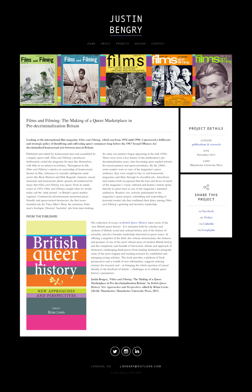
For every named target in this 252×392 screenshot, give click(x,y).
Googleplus (208, 230)
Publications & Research (206, 144)
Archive (140, 43)
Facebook (208, 211)
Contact (158, 43)
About (106, 43)
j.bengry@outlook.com (140, 366)
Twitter (208, 217)
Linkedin (208, 224)
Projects (122, 43)
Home (91, 43)
